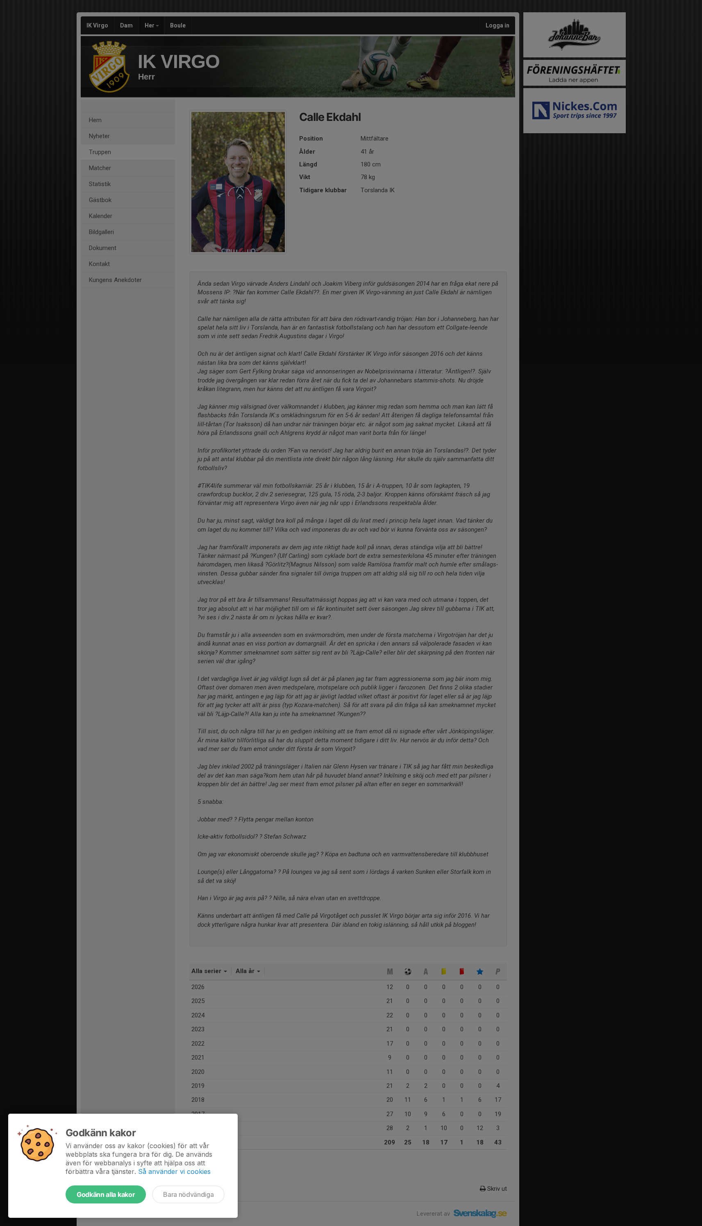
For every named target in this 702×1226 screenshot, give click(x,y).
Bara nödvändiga (188, 1194)
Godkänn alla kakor (106, 1194)
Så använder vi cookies (174, 1171)
